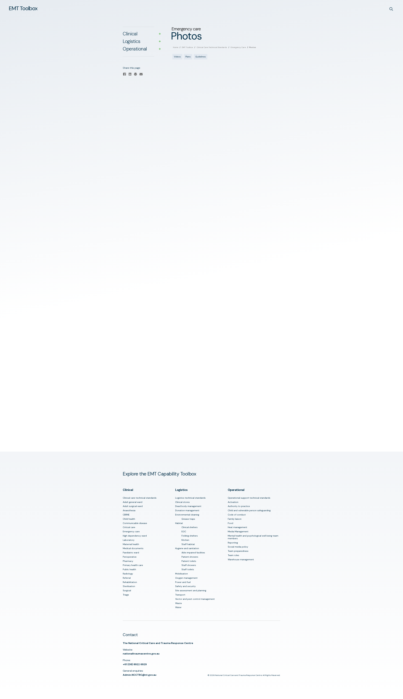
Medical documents (133, 548)
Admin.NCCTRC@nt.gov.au (139, 675)
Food (230, 523)
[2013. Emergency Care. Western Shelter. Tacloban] (250, 274)
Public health (129, 569)
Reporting (233, 542)
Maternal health (131, 544)
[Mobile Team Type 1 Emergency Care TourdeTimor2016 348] (250, 198)
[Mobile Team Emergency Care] (198, 141)
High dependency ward (135, 535)
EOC (184, 531)
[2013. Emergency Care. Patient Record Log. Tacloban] (198, 296)
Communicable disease (135, 523)
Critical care (129, 527)
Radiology (128, 573)
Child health (129, 518)
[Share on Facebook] (124, 74)
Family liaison (234, 518)
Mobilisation (181, 573)
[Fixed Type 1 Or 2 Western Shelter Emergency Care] (198, 83)
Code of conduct (237, 514)
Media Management (238, 531)
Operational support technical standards (249, 497)
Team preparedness (238, 551)
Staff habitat (188, 544)
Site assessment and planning (190, 590)
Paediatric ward (131, 552)
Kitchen (185, 540)
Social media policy (238, 546)
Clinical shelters (190, 527)
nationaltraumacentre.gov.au (141, 653)
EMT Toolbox (187, 47)
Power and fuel (183, 582)
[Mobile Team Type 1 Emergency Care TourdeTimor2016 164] (198, 198)
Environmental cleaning (187, 514)
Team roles (233, 555)
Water (178, 607)
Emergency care (238, 47)
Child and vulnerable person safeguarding (249, 510)
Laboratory (128, 540)
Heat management (237, 527)
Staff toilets (188, 569)
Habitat (179, 523)
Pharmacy (128, 561)
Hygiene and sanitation (187, 548)
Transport (180, 594)
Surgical (127, 590)
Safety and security (185, 586)
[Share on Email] (141, 74)
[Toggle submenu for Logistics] (160, 41)
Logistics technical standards (190, 497)
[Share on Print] (135, 74)
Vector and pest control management (195, 599)
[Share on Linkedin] (129, 74)
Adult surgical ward (133, 506)
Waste (178, 603)
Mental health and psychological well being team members (253, 537)
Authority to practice (239, 506)
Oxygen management (186, 577)
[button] (23, 8)
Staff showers (189, 565)
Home (175, 47)
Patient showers (190, 556)
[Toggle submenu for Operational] (160, 49)
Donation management (187, 510)
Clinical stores (182, 502)
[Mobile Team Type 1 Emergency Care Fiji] (250, 121)
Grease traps (188, 518)
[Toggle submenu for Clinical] (160, 34)
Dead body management (188, 506)
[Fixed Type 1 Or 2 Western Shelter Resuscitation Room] (250, 83)
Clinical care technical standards (212, 47)
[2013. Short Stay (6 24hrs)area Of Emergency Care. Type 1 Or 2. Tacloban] (198, 399)
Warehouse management (241, 559)
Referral (127, 577)
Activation (233, 502)
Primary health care (133, 565)
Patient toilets (189, 561)
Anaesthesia (129, 510)
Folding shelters (190, 535)
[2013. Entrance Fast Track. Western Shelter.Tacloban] (198, 359)
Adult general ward (132, 502)
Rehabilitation (130, 582)
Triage (126, 594)
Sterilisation (129, 586)
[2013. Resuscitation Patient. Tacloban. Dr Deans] (250, 356)
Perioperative (129, 556)
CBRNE (126, 514)
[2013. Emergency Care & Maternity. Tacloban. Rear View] (198, 236)
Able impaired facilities (193, 552)
